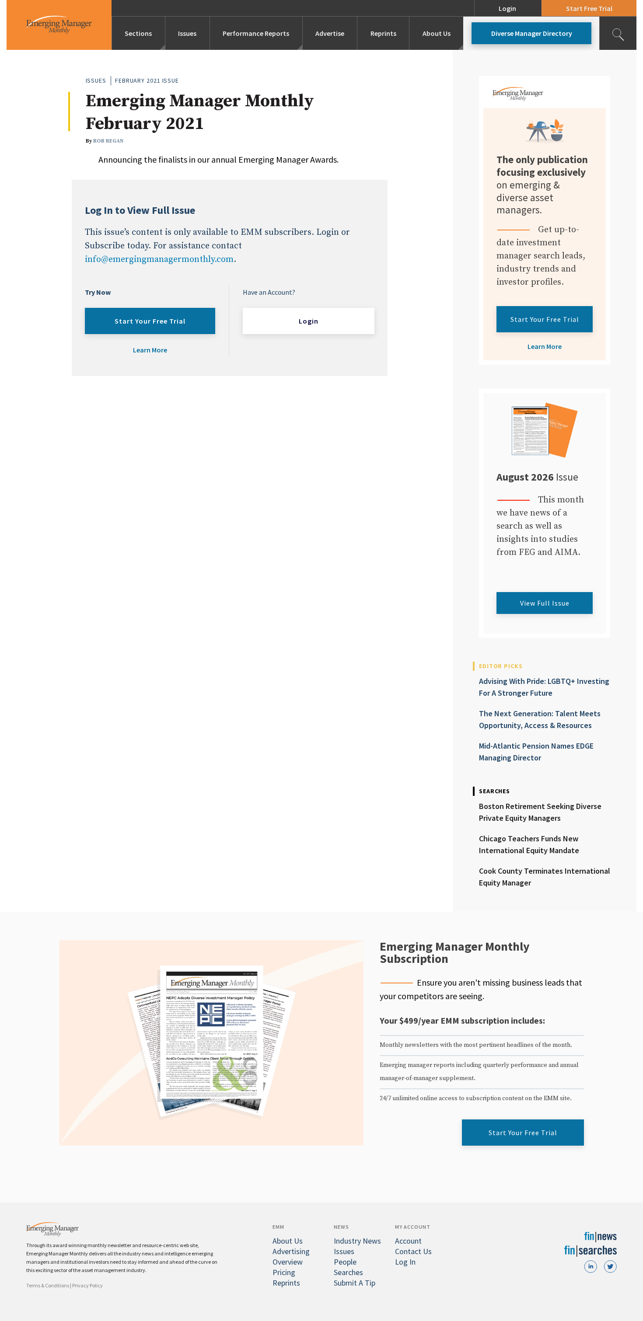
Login (507, 8)
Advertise (329, 33)
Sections (138, 33)
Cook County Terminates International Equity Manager (544, 877)
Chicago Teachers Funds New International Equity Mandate (529, 844)
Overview (288, 1262)
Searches (348, 1272)
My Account (412, 1226)
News (341, 1226)
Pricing (284, 1272)
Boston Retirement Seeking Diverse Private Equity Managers (540, 812)
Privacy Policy (87, 1285)
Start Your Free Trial (150, 321)
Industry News (357, 1241)
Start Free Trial (589, 8)
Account (408, 1241)
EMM (278, 1226)
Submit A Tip (354, 1283)
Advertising (291, 1251)
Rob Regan (108, 141)
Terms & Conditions (47, 1285)
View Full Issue (545, 603)
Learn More (150, 349)
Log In (405, 1262)
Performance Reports (256, 33)
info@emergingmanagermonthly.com (159, 259)
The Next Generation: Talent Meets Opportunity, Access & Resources (540, 719)
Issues (187, 33)
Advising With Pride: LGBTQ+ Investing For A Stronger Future (544, 687)
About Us (437, 33)
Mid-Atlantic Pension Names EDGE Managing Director (536, 752)
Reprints (383, 33)
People (345, 1262)
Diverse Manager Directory (531, 33)
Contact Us (413, 1251)
